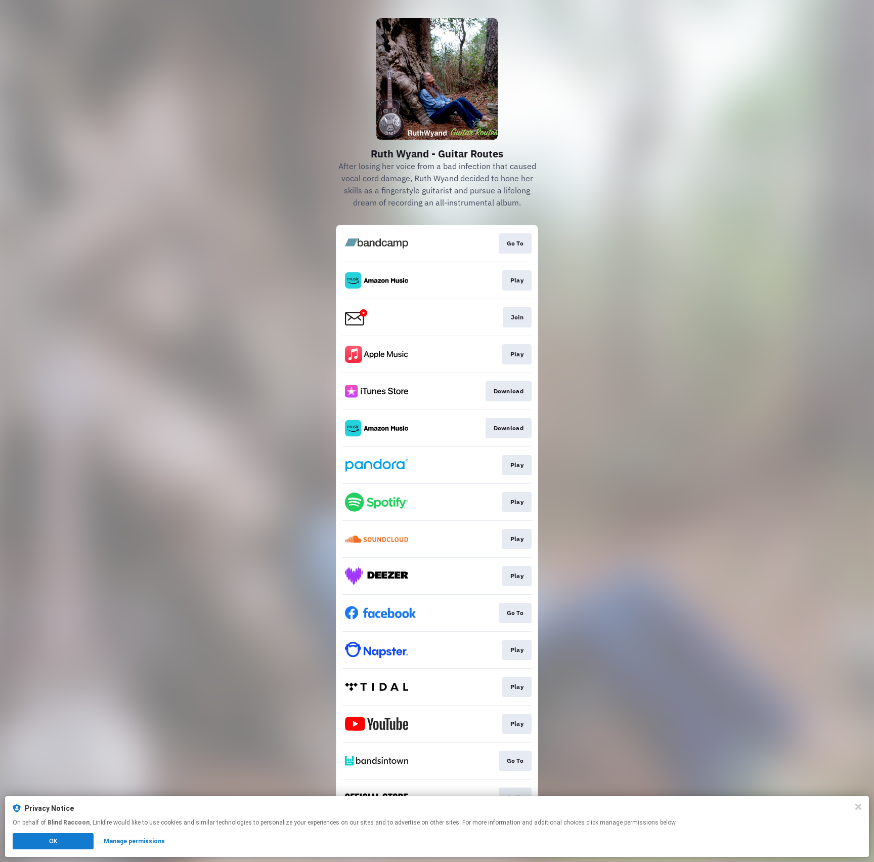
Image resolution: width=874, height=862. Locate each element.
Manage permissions (134, 841)
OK (53, 841)
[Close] (858, 807)
